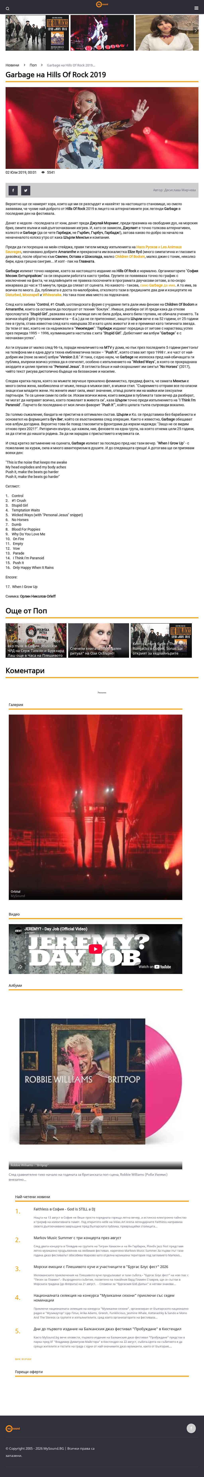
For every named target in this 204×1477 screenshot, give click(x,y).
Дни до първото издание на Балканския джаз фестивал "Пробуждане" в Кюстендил (107, 1328)
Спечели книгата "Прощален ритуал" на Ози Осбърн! (95, 651)
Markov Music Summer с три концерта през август (77, 1237)
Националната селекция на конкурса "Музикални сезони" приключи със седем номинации (104, 1298)
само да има (157, 285)
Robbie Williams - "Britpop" (30, 1165)
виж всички (23, 1359)
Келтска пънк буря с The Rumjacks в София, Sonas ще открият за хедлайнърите (158, 648)
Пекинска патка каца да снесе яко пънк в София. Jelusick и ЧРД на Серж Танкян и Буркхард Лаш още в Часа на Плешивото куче (36, 651)
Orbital (15, 891)
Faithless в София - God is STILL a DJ (64, 1209)
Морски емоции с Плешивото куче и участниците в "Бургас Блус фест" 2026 (101, 1266)
